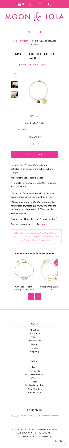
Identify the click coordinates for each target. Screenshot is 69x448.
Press (34, 381)
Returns (34, 344)
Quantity (34, 137)
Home (14, 41)
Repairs (34, 347)
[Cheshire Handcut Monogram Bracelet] (24, 281)
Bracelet (24, 41)
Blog (34, 367)
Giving (34, 378)
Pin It (46, 64)
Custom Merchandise (34, 374)
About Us (34, 329)
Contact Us (34, 333)
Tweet (36, 64)
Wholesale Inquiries (34, 385)
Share (24, 64)
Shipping (34, 351)
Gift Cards (34, 370)
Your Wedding (34, 388)
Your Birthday (34, 392)
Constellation (34, 122)
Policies (34, 337)
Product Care (34, 340)
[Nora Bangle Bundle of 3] (51, 281)
